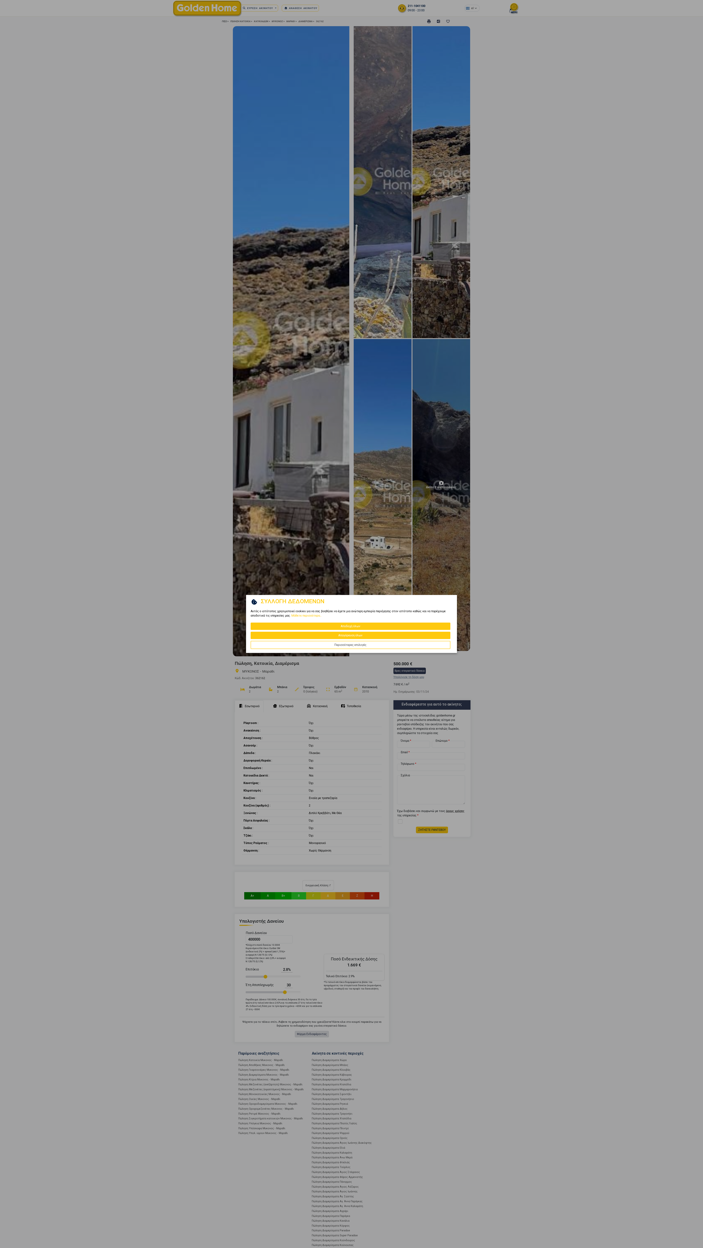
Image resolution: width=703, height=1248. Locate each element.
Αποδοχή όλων (350, 626)
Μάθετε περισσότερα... (306, 615)
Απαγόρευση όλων (350, 635)
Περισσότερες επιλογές (350, 645)
